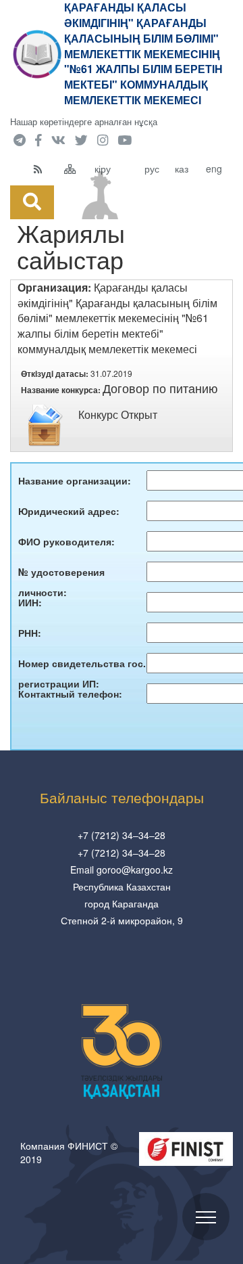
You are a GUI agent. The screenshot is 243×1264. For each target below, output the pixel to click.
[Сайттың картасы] (76, 168)
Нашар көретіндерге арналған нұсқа (83, 121)
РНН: (29, 632)
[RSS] (45, 168)
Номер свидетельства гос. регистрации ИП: (82, 664)
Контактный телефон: (70, 693)
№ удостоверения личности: (61, 573)
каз (181, 168)
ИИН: (30, 602)
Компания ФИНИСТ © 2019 (68, 1152)
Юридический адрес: (68, 511)
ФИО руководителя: (66, 541)
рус (151, 168)
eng (214, 168)
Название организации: (74, 480)
